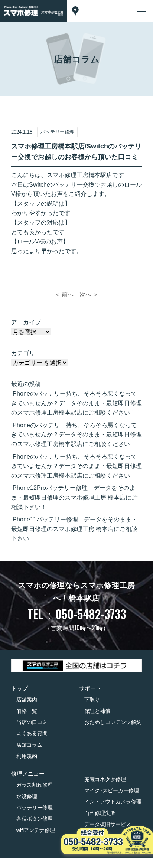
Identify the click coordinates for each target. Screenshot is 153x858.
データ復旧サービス (107, 824)
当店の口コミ (32, 722)
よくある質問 (32, 733)
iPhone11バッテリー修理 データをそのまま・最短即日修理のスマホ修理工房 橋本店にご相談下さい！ (74, 528)
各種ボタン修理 (34, 819)
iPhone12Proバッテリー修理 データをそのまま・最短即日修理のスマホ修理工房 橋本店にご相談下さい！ (74, 497)
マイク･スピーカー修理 (111, 790)
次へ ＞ (89, 294)
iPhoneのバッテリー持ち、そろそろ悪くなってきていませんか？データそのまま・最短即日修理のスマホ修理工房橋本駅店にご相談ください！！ (76, 403)
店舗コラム (29, 745)
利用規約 (26, 756)
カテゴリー (26, 353)
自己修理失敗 (99, 813)
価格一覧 (26, 711)
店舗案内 (26, 700)
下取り (92, 700)
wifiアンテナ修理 (35, 830)
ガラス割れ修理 (34, 785)
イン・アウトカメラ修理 (112, 802)
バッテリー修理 (34, 807)
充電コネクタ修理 (105, 779)
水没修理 (26, 796)
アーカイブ (26, 322)
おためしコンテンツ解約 (112, 722)
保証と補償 (97, 711)
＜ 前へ (64, 294)
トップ (19, 688)
